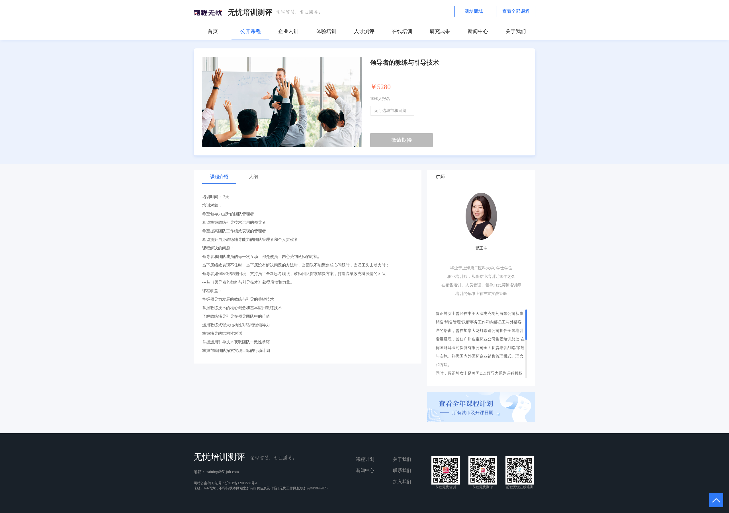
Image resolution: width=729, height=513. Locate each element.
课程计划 (365, 459)
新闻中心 (478, 31)
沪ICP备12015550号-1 (241, 483)
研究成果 (440, 31)
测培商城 (474, 11)
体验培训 (326, 31)
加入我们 (402, 481)
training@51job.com (222, 472)
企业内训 (288, 31)
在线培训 (402, 31)
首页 (213, 31)
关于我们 (515, 31)
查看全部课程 (516, 11)
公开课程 (250, 31)
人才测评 (364, 31)
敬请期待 (401, 140)
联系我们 (402, 470)
